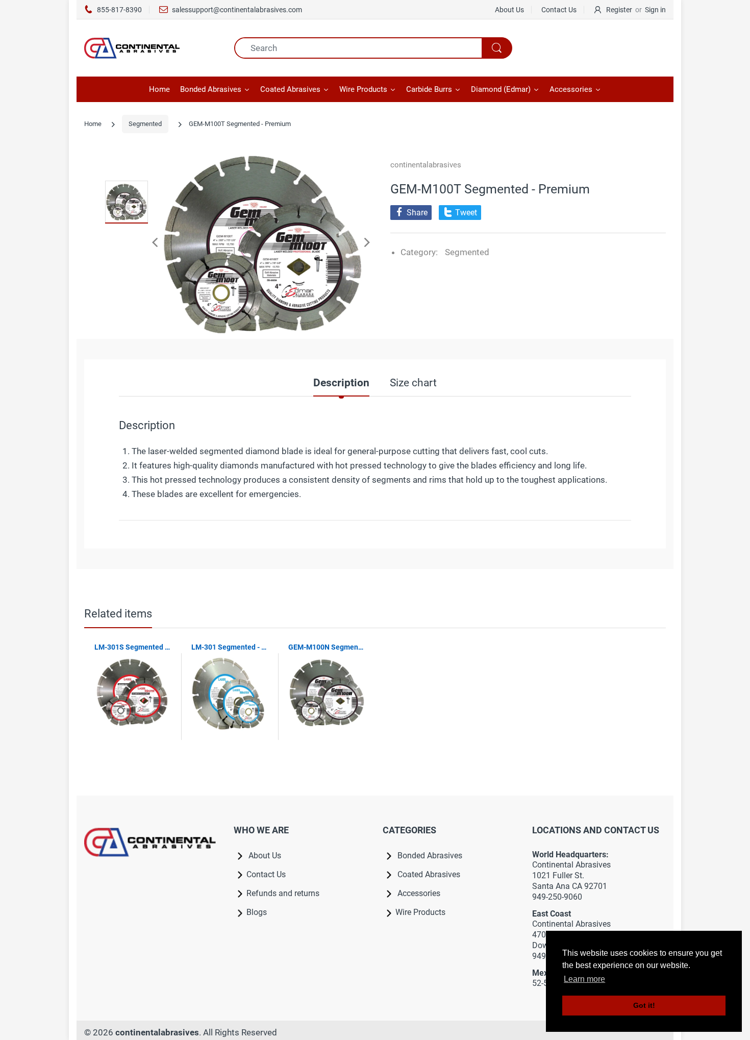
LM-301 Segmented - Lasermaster (229, 647)
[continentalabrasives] (151, 48)
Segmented (145, 124)
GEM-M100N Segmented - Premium (326, 647)
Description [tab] (341, 383)
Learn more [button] (584, 979)
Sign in (655, 10)
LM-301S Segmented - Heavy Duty (132, 647)
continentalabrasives (425, 164)
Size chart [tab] (413, 383)
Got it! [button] (644, 1005)
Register (619, 10)
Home (93, 124)
